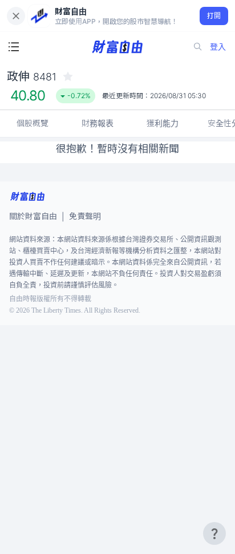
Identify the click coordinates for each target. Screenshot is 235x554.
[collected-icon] (68, 76)
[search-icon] (198, 47)
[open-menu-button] (14, 47)
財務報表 (98, 123)
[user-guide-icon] (214, 533)
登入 (218, 46)
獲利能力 (163, 123)
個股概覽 (32, 123)
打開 (214, 15)
